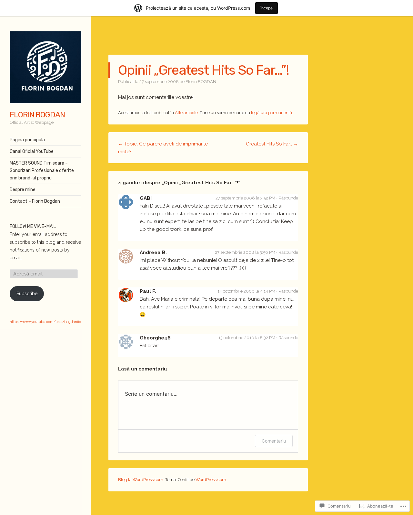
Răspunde (288, 198)
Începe (266, 7)
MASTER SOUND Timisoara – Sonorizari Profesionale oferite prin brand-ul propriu (42, 170)
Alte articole (186, 112)
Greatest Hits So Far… (272, 144)
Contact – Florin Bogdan (35, 201)
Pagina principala (27, 140)
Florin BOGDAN (201, 81)
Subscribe (26, 293)
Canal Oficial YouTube (32, 151)
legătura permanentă (271, 112)
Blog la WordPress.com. (141, 479)
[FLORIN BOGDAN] (45, 67)
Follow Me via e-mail (33, 226)
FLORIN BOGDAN (37, 114)
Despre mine (22, 189)
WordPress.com (211, 479)
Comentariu (274, 441)
